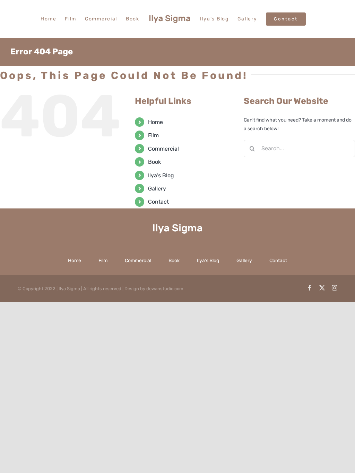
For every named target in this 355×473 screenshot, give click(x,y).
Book (154, 162)
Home (155, 122)
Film (153, 135)
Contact (158, 201)
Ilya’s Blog (161, 175)
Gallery (157, 188)
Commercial (163, 148)
